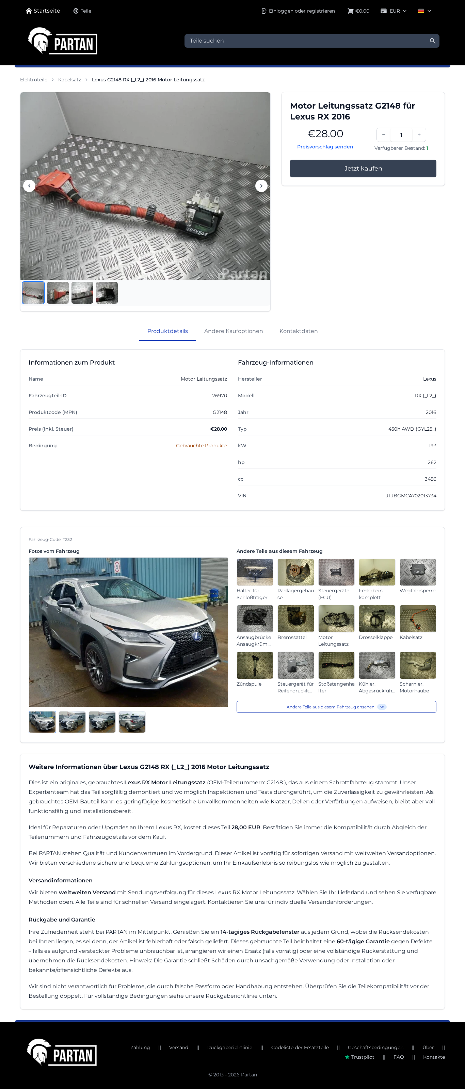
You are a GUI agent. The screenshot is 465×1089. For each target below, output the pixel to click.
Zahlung (140, 1047)
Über (428, 1047)
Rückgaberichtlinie (229, 1047)
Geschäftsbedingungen (375, 1047)
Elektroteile (33, 80)
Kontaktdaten (298, 331)
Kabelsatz (69, 80)
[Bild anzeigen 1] (33, 293)
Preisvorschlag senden (325, 147)
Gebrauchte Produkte (201, 446)
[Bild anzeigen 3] (82, 293)
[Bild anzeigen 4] (107, 293)
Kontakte (434, 1057)
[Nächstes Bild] (261, 186)
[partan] (61, 1052)
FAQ (399, 1057)
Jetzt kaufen (363, 168)
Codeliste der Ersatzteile (300, 1047)
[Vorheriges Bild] (29, 186)
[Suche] (432, 41)
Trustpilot (362, 1057)
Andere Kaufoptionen (233, 331)
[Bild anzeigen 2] (58, 293)
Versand (178, 1047)
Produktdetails (167, 331)
